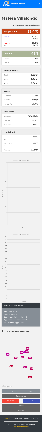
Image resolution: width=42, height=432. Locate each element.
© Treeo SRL (9, 419)
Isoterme (11, 391)
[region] (21, 361)
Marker (30, 391)
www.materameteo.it (21, 427)
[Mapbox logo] (7, 386)
